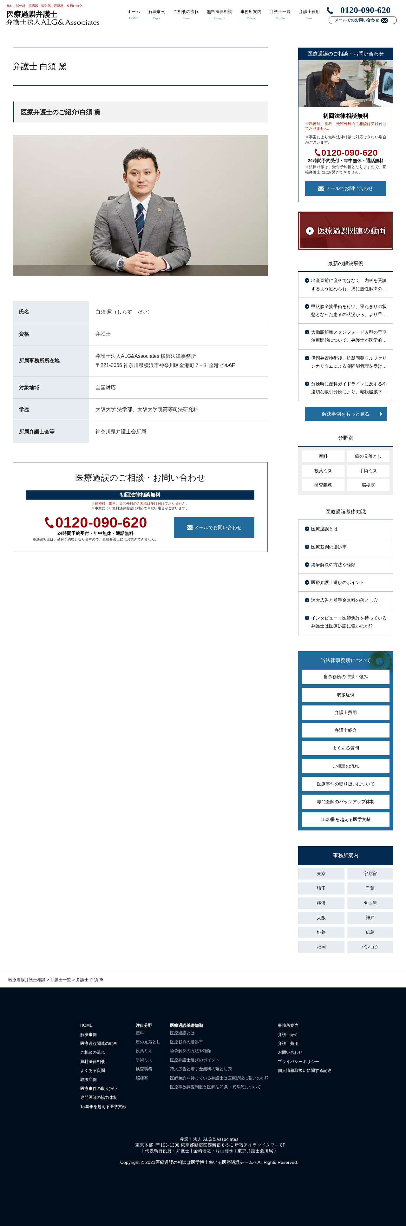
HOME (86, 1025)
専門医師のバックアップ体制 (346, 801)
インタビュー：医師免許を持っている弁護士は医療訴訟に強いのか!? (349, 621)
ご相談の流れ (345, 766)
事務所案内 (288, 1025)
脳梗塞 (368, 485)
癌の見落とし (368, 456)
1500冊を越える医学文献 (346, 819)
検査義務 (323, 485)
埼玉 (321, 888)
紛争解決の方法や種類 (333, 564)
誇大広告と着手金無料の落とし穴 (344, 600)
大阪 (321, 917)
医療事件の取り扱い (98, 1088)
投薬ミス (323, 470)
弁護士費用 (346, 712)
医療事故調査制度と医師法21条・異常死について (215, 1087)
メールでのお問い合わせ (357, 20)
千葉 (370, 888)
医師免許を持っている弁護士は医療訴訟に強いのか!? (219, 1078)
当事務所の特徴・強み (346, 676)
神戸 (370, 917)
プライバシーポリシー (298, 1061)
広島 (370, 932)
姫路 (321, 932)
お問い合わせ (290, 1052)
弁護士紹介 (346, 730)
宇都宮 (370, 873)
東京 (321, 873)
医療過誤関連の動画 (98, 1043)
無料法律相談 (92, 1061)
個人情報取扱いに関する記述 (304, 1070)
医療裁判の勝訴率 (329, 546)
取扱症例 (346, 694)
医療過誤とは (324, 528)
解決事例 (88, 1034)
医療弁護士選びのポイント (337, 582)
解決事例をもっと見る (346, 413)
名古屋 (370, 903)
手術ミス (368, 470)
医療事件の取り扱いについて (346, 783)
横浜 (321, 903)
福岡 (321, 946)
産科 (323, 456)
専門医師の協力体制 (98, 1097)
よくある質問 (345, 748)
